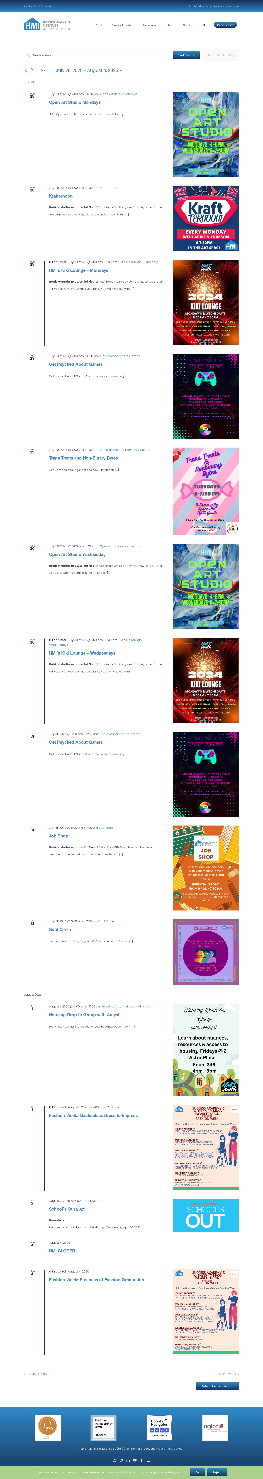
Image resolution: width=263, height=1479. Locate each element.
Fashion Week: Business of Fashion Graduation (96, 1279)
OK (197, 1472)
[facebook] (141, 1460)
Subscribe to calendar (217, 1386)
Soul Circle (60, 929)
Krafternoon (61, 196)
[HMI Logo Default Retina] (47, 19)
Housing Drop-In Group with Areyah (85, 1014)
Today (45, 70)
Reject (217, 1472)
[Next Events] (32, 70)
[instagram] (114, 1460)
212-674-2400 (43, 6)
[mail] (148, 1460)
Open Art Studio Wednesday (77, 554)
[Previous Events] (26, 70)
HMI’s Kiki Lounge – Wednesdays (82, 653)
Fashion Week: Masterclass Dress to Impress (93, 1115)
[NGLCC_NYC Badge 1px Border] (215, 1416)
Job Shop (58, 836)
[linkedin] (128, 1460)
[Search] (204, 25)
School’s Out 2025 (67, 1209)
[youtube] (135, 1460)
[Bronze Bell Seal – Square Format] (48, 1416)
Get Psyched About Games (76, 364)
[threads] (121, 1460)
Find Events (186, 55)
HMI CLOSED (62, 1251)
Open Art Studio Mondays (75, 102)
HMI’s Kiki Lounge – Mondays (78, 270)
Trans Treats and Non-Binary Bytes (83, 458)
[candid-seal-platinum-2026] (103, 1416)
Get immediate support (226, 6)
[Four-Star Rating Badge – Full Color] (159, 1416)
